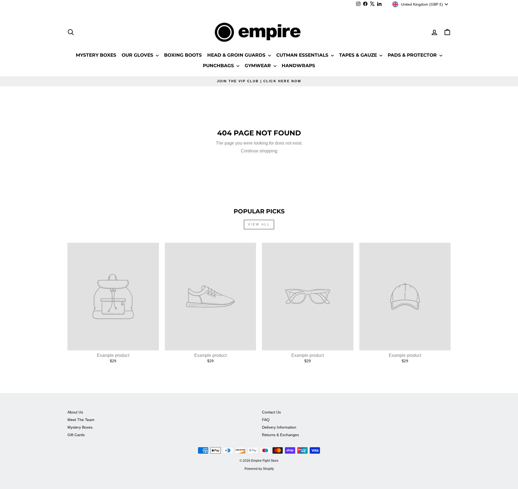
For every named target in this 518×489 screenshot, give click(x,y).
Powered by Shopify (259, 469)
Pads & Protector (413, 55)
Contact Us (271, 412)
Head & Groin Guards (237, 55)
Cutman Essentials (303, 55)
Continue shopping (259, 151)
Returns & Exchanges (280, 435)
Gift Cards (76, 435)
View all (259, 224)
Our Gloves (138, 55)
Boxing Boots (183, 55)
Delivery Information (279, 427)
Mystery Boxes (96, 55)
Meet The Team (80, 420)
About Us (75, 412)
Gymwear (258, 65)
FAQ (266, 420)
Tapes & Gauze (358, 55)
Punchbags (219, 65)
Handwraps (298, 65)
